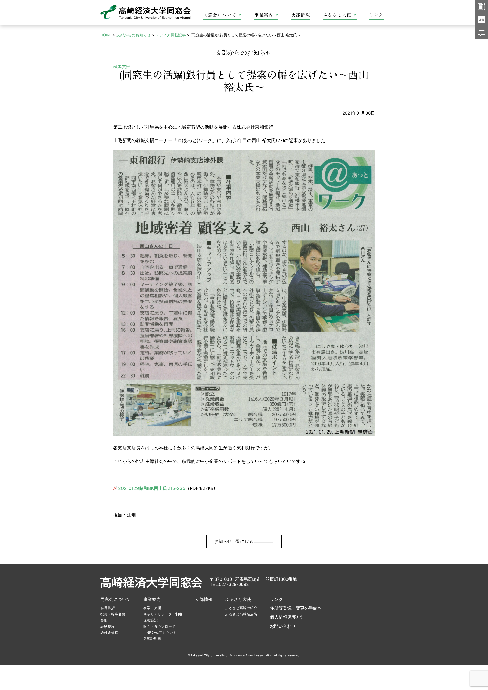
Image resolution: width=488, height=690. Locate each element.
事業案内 (263, 15)
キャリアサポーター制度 (162, 614)
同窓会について (220, 15)
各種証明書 (152, 638)
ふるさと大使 (337, 15)
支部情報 (300, 15)
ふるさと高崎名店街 (241, 614)
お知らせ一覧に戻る (234, 541)
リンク (376, 15)
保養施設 (150, 620)
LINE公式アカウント (159, 632)
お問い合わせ (283, 626)
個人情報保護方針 (287, 617)
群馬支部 (121, 66)
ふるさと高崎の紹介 (241, 608)
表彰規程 (107, 626)
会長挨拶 (107, 608)
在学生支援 (152, 608)
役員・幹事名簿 (112, 614)
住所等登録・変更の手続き (296, 608)
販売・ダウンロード (159, 626)
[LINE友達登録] (481, 19)
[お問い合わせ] (481, 32)
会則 (104, 620)
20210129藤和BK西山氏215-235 (151, 488)
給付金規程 (109, 632)
